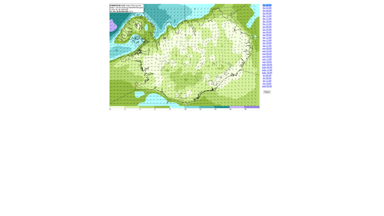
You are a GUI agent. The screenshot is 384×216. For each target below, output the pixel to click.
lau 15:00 (267, 40)
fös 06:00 (267, 10)
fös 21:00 (267, 24)
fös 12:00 (267, 16)
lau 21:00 (267, 45)
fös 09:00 (267, 13)
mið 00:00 (267, 86)
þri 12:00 (267, 81)
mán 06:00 (267, 67)
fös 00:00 (267, 5)
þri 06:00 (267, 78)
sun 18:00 (267, 62)
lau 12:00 (267, 37)
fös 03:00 (267, 8)
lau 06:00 (267, 32)
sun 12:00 (267, 59)
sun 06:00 (267, 53)
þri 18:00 (267, 83)
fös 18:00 (267, 21)
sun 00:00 (267, 48)
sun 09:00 (267, 56)
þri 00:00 (267, 75)
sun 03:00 (267, 51)
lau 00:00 (267, 27)
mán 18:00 (267, 72)
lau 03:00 (267, 29)
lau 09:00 (267, 35)
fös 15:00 (267, 18)
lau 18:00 (267, 43)
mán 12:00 (267, 70)
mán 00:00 (267, 64)
